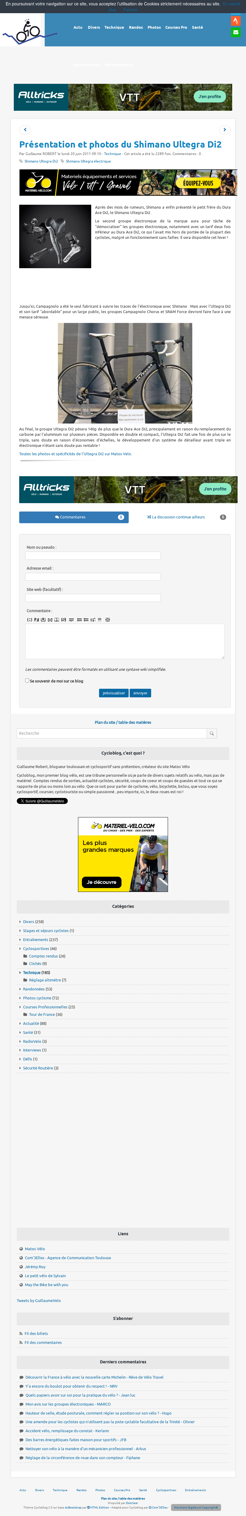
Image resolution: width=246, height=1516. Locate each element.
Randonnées (34, 989)
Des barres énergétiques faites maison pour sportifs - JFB (76, 1439)
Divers (28, 921)
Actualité (31, 1023)
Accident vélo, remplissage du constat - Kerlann (67, 1430)
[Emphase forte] (30, 620)
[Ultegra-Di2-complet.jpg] (125, 373)
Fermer (131, 10)
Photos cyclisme (37, 998)
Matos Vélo (35, 1248)
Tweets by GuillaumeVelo (39, 1300)
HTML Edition (99, 1507)
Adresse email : (40, 568)
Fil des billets (36, 1333)
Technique (112, 154)
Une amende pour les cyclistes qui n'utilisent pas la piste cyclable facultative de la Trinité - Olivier (110, 1421)
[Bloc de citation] (100, 620)
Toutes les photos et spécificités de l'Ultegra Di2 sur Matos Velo (75, 453)
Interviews (32, 1050)
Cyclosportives (36, 948)
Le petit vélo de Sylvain (45, 1275)
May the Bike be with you (46, 1284)
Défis (27, 1059)
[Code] (64, 620)
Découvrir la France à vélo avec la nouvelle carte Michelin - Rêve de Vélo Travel (95, 1377)
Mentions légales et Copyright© (196, 1507)
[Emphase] (37, 620)
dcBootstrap (73, 1507)
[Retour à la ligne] (71, 620)
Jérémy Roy (35, 1266)
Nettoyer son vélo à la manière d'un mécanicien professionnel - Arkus (86, 1448)
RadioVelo (32, 1041)
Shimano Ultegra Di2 (41, 161)
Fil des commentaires (43, 1342)
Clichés (35, 963)
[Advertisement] (128, 285)
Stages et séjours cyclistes (46, 930)
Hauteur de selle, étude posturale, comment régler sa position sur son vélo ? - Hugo (99, 1413)
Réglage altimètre (45, 980)
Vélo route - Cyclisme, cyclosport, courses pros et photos (30, 36)
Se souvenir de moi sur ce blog (56, 681)
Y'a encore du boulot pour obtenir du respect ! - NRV (72, 1386)
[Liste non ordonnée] (79, 620)
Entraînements (35, 939)
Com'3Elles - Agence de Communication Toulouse (68, 1257)
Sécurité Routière (38, 1068)
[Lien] (108, 620)
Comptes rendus (43, 956)
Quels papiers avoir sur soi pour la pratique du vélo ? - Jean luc (80, 1395)
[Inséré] (43, 620)
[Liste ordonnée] (86, 620)
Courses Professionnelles (45, 1007)
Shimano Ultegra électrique (88, 161)
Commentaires (90, 517)
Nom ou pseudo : (41, 547)
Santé (28, 1032)
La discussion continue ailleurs (187, 517)
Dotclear (132, 1503)
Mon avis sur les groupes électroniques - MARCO (68, 1404)
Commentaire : (39, 610)
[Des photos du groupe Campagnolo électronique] (25, 130)
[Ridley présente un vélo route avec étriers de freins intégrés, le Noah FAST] (225, 130)
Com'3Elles (159, 1507)
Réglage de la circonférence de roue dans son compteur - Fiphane (83, 1457)
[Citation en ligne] (57, 620)
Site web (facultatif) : (45, 589)
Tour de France (42, 1014)
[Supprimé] (50, 620)
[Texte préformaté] (93, 620)
